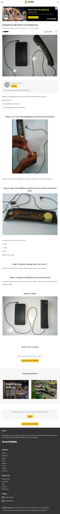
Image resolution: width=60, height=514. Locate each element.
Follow (14, 86)
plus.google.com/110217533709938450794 (18, 90)
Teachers (4, 471)
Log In (30, 416)
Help (3, 484)
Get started (5, 481)
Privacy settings (44, 508)
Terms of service (21, 508)
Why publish (5, 479)
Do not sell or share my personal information (16, 510)
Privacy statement (32, 508)
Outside (4, 468)
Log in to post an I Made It (30, 361)
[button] (2, 2)
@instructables (8, 497)
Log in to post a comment (30, 424)
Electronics (25, 28)
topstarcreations (9, 28)
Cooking (4, 463)
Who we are (5, 489)
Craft (3, 461)
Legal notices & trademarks (39, 510)
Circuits (17, 28)
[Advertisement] (30, 14)
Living (4, 466)
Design (4, 458)
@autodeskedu (8, 501)
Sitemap (4, 486)
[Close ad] (56, 8)
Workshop (5, 456)
